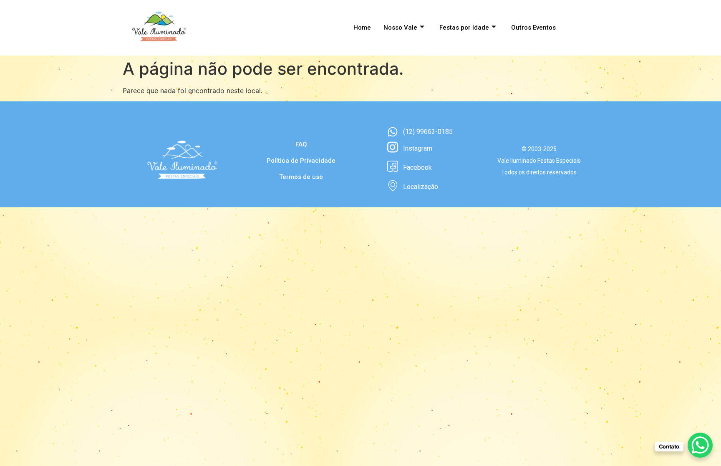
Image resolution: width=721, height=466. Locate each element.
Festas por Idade (464, 27)
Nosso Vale (400, 27)
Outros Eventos (533, 27)
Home (362, 27)
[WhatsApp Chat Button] (700, 445)
